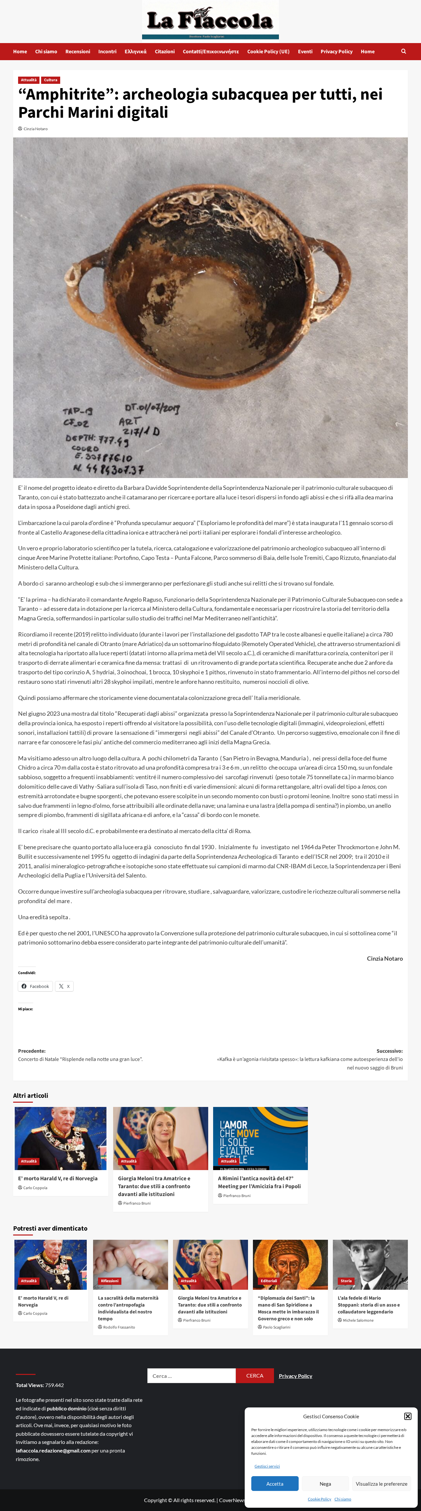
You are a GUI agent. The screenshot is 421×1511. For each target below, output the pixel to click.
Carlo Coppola (35, 1188)
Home (20, 51)
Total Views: (30, 1385)
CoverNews (232, 1500)
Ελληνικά (136, 51)
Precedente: (80, 1055)
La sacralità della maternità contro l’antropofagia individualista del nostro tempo (128, 1308)
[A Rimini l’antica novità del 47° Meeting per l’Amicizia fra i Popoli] (260, 1138)
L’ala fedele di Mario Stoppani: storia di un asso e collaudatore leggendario (369, 1305)
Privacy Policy (337, 51)
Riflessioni (109, 1281)
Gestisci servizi (267, 1466)
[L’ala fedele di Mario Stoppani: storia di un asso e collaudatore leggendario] (370, 1265)
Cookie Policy (319, 1499)
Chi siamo (342, 1499)
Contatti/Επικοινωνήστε (211, 51)
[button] (408, 1416)
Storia (346, 1281)
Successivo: (310, 1059)
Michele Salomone (358, 1320)
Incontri (107, 51)
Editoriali (269, 1281)
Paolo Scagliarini (276, 1327)
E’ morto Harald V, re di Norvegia (58, 1179)
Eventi (305, 51)
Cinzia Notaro (36, 128)
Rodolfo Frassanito (119, 1327)
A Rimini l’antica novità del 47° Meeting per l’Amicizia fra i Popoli (259, 1182)
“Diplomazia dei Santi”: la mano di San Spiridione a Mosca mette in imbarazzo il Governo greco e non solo (288, 1308)
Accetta (275, 1484)
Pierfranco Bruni (137, 1203)
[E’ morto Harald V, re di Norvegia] (60, 1138)
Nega (325, 1484)
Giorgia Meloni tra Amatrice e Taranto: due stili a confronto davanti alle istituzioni (154, 1186)
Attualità (29, 80)
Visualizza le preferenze (382, 1484)
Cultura (50, 80)
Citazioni (165, 51)
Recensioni (77, 51)
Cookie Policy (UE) (268, 51)
